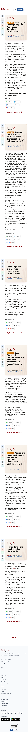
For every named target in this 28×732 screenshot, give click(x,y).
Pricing (2, 691)
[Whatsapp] (2, 713)
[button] (2, 16)
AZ (14, 729)
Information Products (6, 693)
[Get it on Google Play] (15, 719)
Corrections (3, 686)
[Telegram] (15, 713)
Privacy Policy (4, 701)
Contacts (3, 681)
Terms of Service (4, 699)
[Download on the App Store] (5, 719)
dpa (22, 295)
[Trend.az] (5, 9)
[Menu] (25, 9)
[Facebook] (5, 713)
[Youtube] (12, 713)
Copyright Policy (4, 703)
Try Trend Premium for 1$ (14, 112)
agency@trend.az (4, 663)
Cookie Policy (4, 705)
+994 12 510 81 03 (5, 661)
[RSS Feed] (21, 713)
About (2, 677)
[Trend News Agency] (5, 650)
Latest (2, 670)
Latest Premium (4, 672)
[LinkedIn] (18, 713)
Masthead (3, 679)
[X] (8, 713)
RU (16, 729)
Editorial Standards (5, 684)
